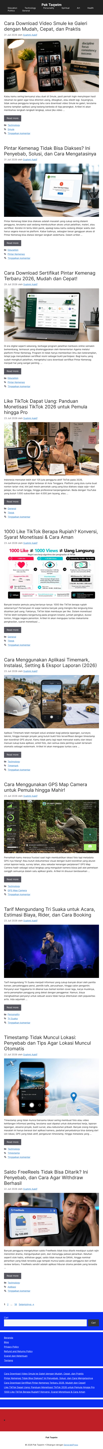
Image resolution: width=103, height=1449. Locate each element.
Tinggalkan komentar (19, 133)
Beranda (8, 1337)
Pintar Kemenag (16, 254)
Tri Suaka (13, 1018)
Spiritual (65, 8)
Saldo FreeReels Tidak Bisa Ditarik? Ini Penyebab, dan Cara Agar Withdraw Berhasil (46, 1177)
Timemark (13, 765)
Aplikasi (12, 1287)
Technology (30, 8)
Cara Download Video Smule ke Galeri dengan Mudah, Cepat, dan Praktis (45, 26)
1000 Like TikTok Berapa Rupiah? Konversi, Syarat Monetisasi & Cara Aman (51, 534)
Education (12, 8)
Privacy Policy (11, 1346)
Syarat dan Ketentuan (15, 1356)
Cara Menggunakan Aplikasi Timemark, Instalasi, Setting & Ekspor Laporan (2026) (50, 662)
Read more (13, 118)
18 (15, 1304)
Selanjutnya (26, 1304)
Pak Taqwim (52, 5)
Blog (6, 1342)
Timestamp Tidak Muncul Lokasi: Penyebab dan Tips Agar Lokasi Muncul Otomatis (47, 1042)
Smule (11, 129)
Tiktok (11, 512)
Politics (11, 10)
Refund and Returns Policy (18, 1351)
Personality (48, 8)
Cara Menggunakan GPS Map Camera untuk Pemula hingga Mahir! (45, 787)
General (26, 10)
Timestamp (14, 1153)
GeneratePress (71, 1445)
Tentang (8, 1360)
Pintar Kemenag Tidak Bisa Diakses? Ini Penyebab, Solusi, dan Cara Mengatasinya (50, 150)
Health (90, 8)
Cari (6, 1317)
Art (78, 8)
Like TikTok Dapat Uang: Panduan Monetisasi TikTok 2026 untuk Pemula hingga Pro (45, 406)
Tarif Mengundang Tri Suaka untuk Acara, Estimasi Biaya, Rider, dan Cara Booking (49, 912)
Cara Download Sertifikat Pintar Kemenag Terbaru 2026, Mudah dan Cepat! (49, 275)
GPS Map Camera (17, 890)
